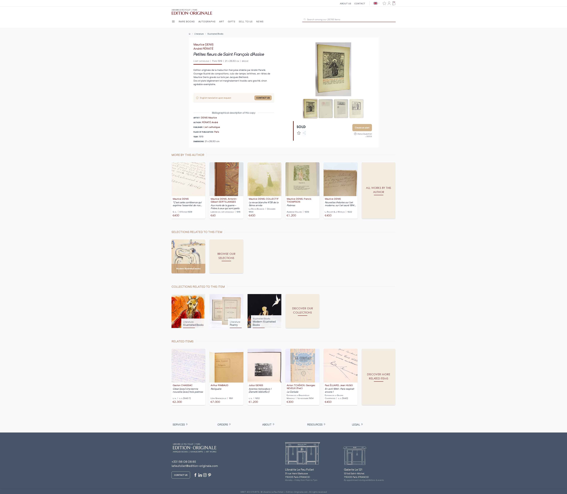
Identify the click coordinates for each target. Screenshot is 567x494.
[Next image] (370, 69)
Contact (359, 3)
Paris (216, 131)
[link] (379, 377)
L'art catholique (212, 127)
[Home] (189, 34)
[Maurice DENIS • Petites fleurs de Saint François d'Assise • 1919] (310, 108)
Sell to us (246, 21)
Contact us (181, 475)
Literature (199, 33)
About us (345, 3)
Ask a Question (364, 134)
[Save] (299, 133)
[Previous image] (297, 69)
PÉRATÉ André (210, 122)
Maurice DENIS (203, 44)
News (260, 21)
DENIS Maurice (209, 117)
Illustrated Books (215, 33)
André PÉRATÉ (203, 48)
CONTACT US (263, 97)
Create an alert (362, 127)
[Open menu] (173, 21)
